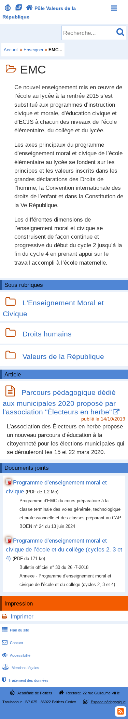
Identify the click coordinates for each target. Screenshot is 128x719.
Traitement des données (25, 680)
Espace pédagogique (108, 702)
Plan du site (15, 630)
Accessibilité (16, 655)
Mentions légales (20, 668)
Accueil (11, 49)
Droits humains (47, 334)
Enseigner (33, 49)
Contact (12, 643)
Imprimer (22, 616)
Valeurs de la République (63, 357)
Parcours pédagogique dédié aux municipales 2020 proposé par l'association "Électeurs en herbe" (59, 402)
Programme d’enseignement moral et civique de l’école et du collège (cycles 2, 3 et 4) (64, 549)
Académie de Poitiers (34, 693)
